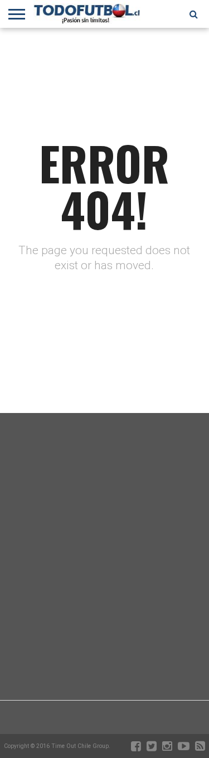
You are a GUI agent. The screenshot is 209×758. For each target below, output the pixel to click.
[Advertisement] (104, 584)
